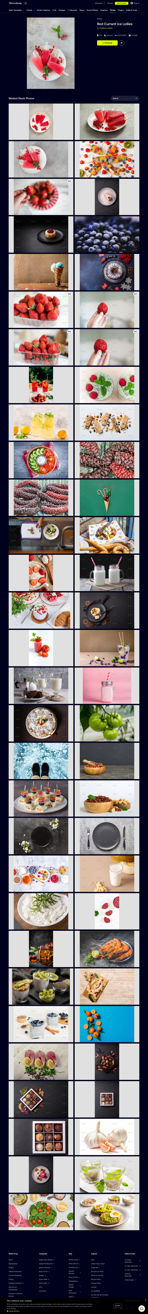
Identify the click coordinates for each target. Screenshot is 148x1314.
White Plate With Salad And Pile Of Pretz (90, 550)
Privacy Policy (96, 1283)
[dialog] (74, 1305)
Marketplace (13, 1264)
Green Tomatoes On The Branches (88, 738)
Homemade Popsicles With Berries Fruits (90, 174)
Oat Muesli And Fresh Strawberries (22, 588)
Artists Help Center (98, 1264)
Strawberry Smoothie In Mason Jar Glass (90, 701)
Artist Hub (94, 1267)
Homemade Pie (15, 738)
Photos (112, 10)
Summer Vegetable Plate (19, 475)
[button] (51, 1311)
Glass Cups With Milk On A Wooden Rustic (91, 588)
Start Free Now (121, 3)
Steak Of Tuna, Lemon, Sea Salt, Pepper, (24, 1077)
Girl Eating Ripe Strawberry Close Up (23, 212)
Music (82, 10)
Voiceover (73, 10)
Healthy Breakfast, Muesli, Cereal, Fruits (24, 889)
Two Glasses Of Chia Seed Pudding (23, 1002)
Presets (29, 10)
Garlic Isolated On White (85, 1152)
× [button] (145, 1300)
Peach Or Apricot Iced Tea (19, 964)
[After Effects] (79, 1263)
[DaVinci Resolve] (80, 1272)
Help (92, 1260)
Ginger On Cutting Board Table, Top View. (91, 1002)
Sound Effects (92, 10)
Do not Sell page (11, 1308)
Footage (62, 10)
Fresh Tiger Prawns (83, 964)
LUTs (54, 10)
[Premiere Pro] (79, 1267)
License (94, 1287)
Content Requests (15, 1275)
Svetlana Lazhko (106, 28)
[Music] (74, 1296)
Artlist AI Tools (131, 10)
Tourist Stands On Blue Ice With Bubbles (24, 776)
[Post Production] (80, 1292)
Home (11, 1260)
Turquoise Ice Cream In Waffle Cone (23, 287)
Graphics (104, 10)
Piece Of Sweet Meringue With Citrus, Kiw (91, 626)
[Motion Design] (80, 1286)
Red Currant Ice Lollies (18, 137)
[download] (70, 137)
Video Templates (15, 10)
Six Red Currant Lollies (84, 137)
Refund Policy (96, 1279)
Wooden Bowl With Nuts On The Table (90, 814)
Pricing (11, 1279)
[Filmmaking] (77, 1281)
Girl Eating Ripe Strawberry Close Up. (89, 325)
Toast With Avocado (83, 1227)
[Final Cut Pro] (79, 1277)
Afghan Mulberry (82, 475)
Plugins (121, 10)
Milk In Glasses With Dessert (20, 701)
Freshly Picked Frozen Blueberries (88, 250)
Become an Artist (97, 1271)
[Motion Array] (79, 1259)
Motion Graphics (43, 10)
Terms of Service (97, 1275)
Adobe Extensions (15, 1271)
